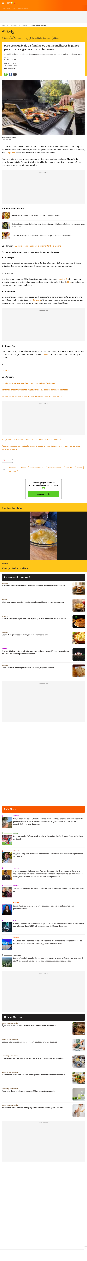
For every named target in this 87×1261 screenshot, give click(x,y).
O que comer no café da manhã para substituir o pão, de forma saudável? (33, 1058)
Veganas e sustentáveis (36, 468)
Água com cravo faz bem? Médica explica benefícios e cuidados (29, 1025)
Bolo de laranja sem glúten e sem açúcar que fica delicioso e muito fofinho (34, 618)
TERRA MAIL (6, 8)
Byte (14, 920)
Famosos (16, 816)
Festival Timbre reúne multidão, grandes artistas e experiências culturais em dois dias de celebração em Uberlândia (35, 652)
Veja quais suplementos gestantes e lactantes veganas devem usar (32, 396)
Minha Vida (69, 468)
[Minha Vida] (7, 461)
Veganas (23, 468)
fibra (69, 282)
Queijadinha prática (15, 568)
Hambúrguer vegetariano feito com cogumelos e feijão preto (29, 383)
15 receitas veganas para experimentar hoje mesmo (37, 246)
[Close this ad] (85, 1248)
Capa (4, 25)
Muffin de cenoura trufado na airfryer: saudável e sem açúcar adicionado (33, 585)
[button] (3, 3)
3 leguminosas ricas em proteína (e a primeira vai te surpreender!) (31, 439)
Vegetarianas (12, 468)
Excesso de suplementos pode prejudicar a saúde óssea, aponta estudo (32, 1107)
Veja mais (6, 370)
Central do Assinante (21, 8)
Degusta (24, 25)
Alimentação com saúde (38, 25)
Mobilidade (17, 955)
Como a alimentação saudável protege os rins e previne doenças (29, 1042)
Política (16, 851)
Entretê (4, 649)
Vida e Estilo (14, 25)
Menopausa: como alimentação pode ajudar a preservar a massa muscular (33, 1075)
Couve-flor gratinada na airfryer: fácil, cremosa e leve (25, 635)
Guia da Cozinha (20, 38)
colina (45, 354)
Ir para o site (11, 3)
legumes (11, 152)
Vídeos (56, 38)
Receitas (7, 38)
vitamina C (36, 300)
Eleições (16, 903)
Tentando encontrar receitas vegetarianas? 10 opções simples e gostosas (35, 389)
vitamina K (62, 279)
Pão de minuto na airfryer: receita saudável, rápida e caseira (28, 667)
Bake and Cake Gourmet (40, 38)
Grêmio (15, 833)
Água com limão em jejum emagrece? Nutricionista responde (28, 1091)
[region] (43, 1255)
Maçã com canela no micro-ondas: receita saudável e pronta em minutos (33, 602)
